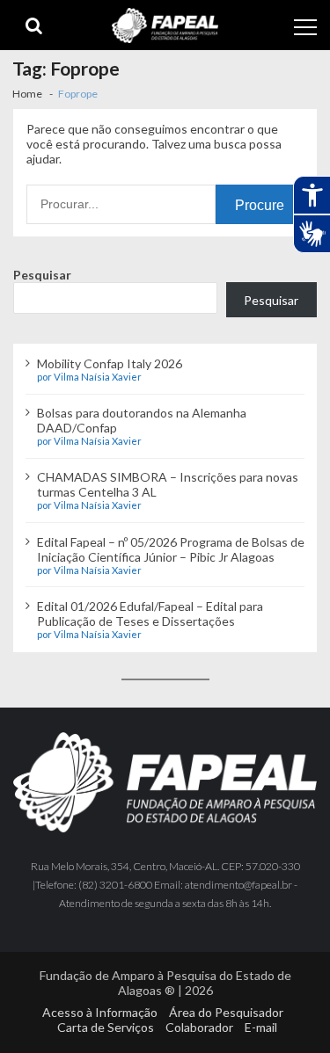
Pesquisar (42, 274)
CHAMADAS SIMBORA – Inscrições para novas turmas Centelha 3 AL (167, 484)
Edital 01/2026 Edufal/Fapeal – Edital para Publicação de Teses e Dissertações (150, 613)
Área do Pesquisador (226, 1012)
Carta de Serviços (105, 1027)
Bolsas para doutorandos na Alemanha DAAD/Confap (141, 420)
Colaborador (199, 1027)
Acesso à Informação (100, 1012)
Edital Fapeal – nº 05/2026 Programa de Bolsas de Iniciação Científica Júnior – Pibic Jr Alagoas (170, 549)
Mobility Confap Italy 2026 (109, 363)
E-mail (261, 1027)
